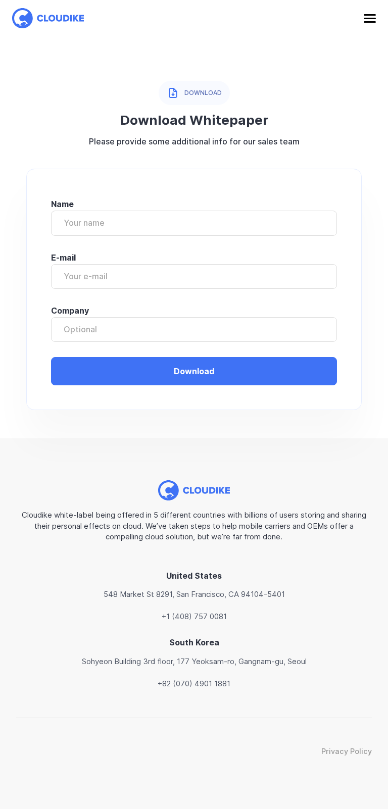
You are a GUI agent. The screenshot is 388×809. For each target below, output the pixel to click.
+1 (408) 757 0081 (194, 616)
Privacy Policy (346, 751)
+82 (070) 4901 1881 (194, 683)
